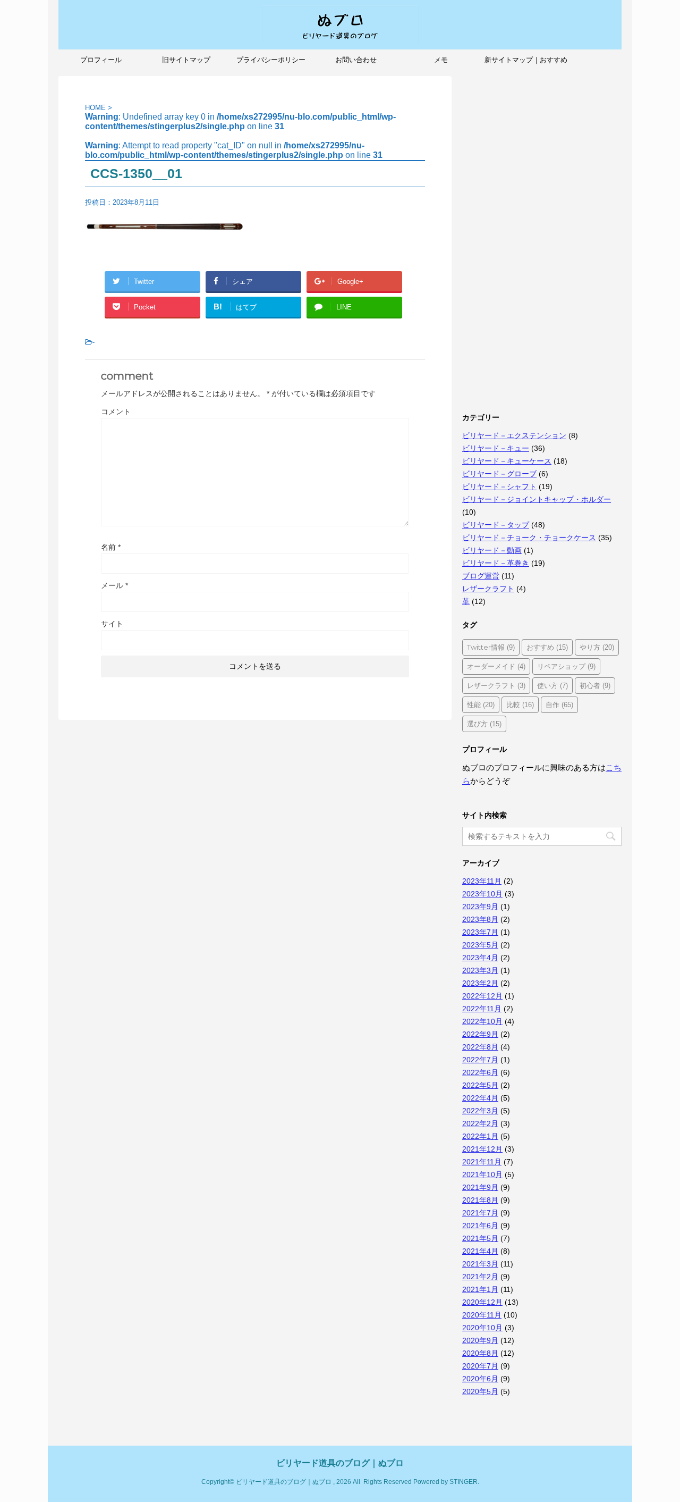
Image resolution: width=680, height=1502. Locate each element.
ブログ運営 (480, 576)
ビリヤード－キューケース (506, 461)
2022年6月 (480, 1072)
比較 (520, 704)
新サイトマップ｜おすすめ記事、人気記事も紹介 (525, 63)
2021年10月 (482, 1174)
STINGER (463, 1482)
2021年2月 (480, 1276)
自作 (559, 704)
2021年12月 (482, 1149)
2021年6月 (480, 1225)
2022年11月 (482, 1008)
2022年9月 (480, 1034)
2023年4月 (480, 957)
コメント (116, 411)
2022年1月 (480, 1136)
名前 (111, 547)
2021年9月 (480, 1187)
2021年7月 (480, 1213)
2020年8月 (480, 1353)
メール (114, 585)
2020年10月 (482, 1327)
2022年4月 (480, 1098)
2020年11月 (482, 1315)
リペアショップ (566, 666)
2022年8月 (480, 1047)
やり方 (597, 647)
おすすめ (547, 647)
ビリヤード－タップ (495, 525)
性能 (481, 704)
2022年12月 (482, 996)
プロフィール (101, 60)
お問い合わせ (356, 60)
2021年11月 (482, 1161)
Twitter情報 (491, 647)
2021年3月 (480, 1264)
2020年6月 (480, 1378)
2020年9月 (480, 1340)
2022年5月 (480, 1085)
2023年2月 (480, 983)
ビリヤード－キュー (495, 448)
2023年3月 (480, 970)
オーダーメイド (496, 666)
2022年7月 (480, 1059)
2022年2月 (480, 1123)
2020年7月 (480, 1366)
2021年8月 (480, 1200)
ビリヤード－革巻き (495, 563)
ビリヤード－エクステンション (514, 435)
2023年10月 (482, 894)
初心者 (595, 685)
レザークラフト (488, 588)
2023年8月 (480, 919)
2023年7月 (480, 932)
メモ (441, 60)
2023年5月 (480, 945)
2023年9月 (480, 906)
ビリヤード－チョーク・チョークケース (529, 537)
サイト (112, 623)
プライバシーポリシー (270, 60)
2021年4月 (480, 1251)
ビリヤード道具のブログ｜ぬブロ (340, 1462)
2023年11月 (482, 881)
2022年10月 (482, 1021)
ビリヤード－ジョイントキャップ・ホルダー (536, 499)
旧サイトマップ (186, 60)
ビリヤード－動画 (492, 550)
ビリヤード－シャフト (499, 486)
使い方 (552, 685)
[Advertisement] (542, 235)
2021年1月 (480, 1289)
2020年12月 (482, 1302)
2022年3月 (480, 1110)
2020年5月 (480, 1391)
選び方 (484, 723)
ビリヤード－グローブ (499, 473)
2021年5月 (480, 1238)
